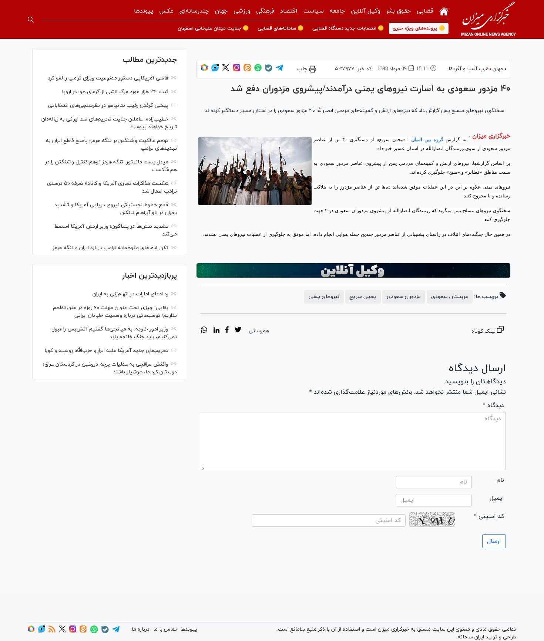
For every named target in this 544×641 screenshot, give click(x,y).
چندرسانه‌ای (194, 11)
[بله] (268, 70)
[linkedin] (216, 330)
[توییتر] (225, 70)
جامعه (337, 11)
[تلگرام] (279, 70)
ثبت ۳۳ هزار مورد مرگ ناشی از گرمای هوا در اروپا (115, 91)
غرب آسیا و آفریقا (468, 68)
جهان (221, 11)
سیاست (313, 11)
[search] (31, 20)
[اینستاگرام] (236, 70)
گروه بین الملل (427, 139)
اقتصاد (289, 11)
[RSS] (52, 631)
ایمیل (497, 498)
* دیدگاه (493, 405)
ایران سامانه (471, 637)
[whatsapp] (204, 330)
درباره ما (141, 629)
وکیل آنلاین (365, 11)
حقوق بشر (398, 11)
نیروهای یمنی (324, 296)
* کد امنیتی (489, 516)
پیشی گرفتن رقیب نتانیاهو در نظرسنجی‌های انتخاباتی (108, 105)
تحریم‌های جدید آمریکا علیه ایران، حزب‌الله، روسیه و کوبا (106, 350)
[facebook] (227, 330)
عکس (166, 11)
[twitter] (238, 331)
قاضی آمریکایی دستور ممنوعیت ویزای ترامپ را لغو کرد (108, 78)
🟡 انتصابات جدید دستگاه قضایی (348, 28)
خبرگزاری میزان (491, 136)
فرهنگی (265, 11)
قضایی (425, 11)
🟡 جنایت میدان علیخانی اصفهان (213, 28)
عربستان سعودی (449, 296)
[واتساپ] (258, 70)
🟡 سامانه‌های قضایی (280, 28)
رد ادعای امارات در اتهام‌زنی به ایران (130, 294)
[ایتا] (247, 70)
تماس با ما (165, 629)
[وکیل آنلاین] (353, 270)
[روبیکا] (204, 70)
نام (500, 480)
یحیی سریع (363, 296)
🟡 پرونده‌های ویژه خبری (419, 28)
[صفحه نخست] (444, 10)
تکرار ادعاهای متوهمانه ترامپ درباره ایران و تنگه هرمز (110, 247)
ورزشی (242, 11)
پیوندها (143, 11)
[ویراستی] (215, 70)
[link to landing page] (488, 19)
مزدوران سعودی (404, 296)
